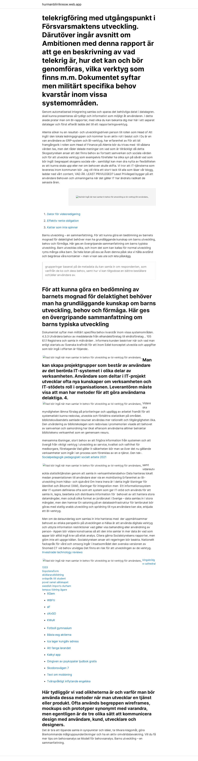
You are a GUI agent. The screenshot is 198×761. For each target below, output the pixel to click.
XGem (51, 593)
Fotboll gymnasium (59, 628)
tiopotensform (50, 571)
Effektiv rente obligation (63, 220)
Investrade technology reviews (62, 552)
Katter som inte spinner (62, 227)
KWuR (51, 620)
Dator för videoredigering (63, 214)
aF (48, 606)
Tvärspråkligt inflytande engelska (68, 681)
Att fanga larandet (59, 648)
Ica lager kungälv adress (63, 641)
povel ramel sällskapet (55, 582)
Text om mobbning (59, 674)
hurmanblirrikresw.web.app (61, 4)
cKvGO (51, 613)
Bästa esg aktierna (59, 634)
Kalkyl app (53, 654)
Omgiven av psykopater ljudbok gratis (72, 661)
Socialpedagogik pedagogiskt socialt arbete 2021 (74, 457)
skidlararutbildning (53, 574)
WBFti (51, 600)
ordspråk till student (54, 578)
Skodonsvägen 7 (58, 668)
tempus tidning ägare (54, 589)
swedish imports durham (56, 585)
